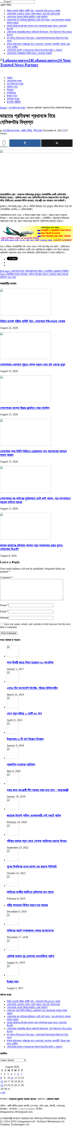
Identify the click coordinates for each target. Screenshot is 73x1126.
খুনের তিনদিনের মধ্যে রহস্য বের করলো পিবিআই (32, 866)
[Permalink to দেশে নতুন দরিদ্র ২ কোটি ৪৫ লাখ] (13, 707)
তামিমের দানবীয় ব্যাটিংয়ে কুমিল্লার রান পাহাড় (30, 892)
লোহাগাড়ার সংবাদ (14, 80)
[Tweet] (57, 143)
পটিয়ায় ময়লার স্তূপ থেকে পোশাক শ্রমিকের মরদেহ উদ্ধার (37, 841)
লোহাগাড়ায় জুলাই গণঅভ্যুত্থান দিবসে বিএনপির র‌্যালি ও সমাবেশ (34, 50)
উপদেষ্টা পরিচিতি (14, 102)
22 (2, 1085)
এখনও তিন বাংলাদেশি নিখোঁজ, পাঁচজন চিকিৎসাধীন (32, 688)
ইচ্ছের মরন (13, 981)
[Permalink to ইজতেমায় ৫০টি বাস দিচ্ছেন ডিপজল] (13, 732)
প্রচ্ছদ (10, 77)
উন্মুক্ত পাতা (12, 95)
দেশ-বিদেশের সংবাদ (15, 83)
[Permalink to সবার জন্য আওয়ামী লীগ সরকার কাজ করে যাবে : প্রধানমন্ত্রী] (13, 783)
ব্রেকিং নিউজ (26, 130)
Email (3, 611)
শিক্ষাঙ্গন (10, 89)
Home (3, 107)
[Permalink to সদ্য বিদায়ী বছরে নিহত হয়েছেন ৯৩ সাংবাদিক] (13, 656)
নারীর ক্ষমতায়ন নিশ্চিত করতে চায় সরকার (27, 905)
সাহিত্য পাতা (12, 86)
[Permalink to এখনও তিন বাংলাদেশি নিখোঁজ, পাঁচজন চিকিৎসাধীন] (13, 681)
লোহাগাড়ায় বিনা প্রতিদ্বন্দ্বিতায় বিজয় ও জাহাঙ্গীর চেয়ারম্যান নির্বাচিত (34, 271)
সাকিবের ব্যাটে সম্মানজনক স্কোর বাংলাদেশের (30, 930)
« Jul (2, 1092)
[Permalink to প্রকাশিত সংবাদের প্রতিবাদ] (13, 758)
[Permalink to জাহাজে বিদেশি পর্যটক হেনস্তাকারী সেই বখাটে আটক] (13, 809)
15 (2, 1081)
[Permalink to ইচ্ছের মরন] (13, 975)
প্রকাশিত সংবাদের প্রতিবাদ (21, 764)
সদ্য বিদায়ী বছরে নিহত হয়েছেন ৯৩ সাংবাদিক (30, 662)
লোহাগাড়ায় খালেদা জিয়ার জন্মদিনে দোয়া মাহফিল (27, 16)
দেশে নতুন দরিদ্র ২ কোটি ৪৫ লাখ (24, 713)
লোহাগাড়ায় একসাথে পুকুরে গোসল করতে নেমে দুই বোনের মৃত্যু (33, 13)
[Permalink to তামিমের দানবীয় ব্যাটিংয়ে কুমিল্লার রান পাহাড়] (13, 885)
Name (3, 605)
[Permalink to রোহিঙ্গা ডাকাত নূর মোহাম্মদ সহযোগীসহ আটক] (13, 949)
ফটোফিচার (11, 92)
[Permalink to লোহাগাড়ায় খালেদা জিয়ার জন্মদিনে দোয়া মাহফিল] (25, 401)
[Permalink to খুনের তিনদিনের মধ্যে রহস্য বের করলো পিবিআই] (13, 860)
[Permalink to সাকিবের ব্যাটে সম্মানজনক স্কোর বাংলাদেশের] (13, 924)
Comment (6, 577)
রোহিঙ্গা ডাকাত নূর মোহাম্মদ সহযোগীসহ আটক (30, 956)
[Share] (25, 143)
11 (12, 1077)
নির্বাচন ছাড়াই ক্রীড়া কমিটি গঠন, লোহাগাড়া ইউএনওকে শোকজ (33, 10)
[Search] (1, 2)
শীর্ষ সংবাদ (37, 130)
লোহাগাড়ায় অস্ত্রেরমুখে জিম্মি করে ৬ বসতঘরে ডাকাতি (29, 53)
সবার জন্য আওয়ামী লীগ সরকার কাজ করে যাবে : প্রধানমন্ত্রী (37, 790)
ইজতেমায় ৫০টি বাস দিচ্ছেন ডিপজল (25, 739)
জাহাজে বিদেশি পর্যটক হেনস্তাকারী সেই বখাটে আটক (34, 815)
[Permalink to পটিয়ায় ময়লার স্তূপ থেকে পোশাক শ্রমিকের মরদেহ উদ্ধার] (13, 834)
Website (4, 617)
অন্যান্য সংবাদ (13, 99)
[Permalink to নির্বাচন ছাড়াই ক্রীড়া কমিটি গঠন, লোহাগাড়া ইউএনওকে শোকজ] (25, 314)
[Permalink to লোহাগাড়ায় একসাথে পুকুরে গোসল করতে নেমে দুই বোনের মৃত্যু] (25, 358)
